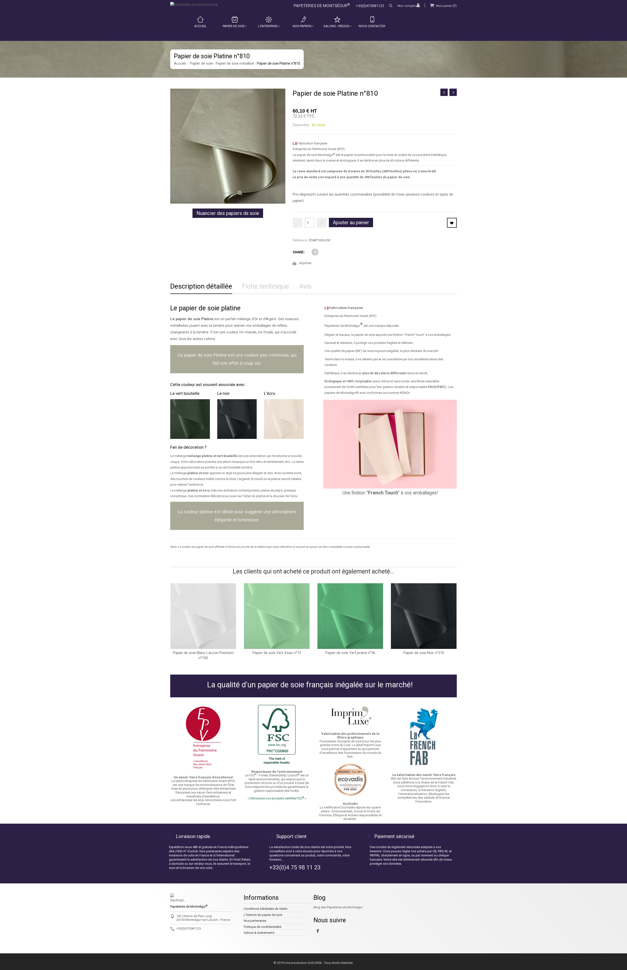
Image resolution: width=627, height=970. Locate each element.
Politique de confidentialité (262, 927)
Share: (299, 252)
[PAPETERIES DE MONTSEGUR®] (194, 5)
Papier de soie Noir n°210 (423, 653)
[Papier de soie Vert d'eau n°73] (277, 616)
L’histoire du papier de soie (263, 915)
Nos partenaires (255, 921)
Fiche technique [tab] (265, 286)
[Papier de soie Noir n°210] (424, 616)
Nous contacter (372, 26)
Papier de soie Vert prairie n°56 (350, 653)
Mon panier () (446, 6)
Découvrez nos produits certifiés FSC (277, 798)
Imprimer (305, 263)
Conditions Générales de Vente (265, 909)
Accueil (200, 26)
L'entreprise (268, 26)
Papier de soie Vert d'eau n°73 (277, 653)
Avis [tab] (305, 286)
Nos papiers (302, 26)
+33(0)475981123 (370, 6)
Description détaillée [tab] (201, 286)
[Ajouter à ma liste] (452, 223)
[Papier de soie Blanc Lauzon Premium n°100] (203, 616)
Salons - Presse (336, 26)
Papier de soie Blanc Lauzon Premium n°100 (203, 655)
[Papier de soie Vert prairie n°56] (350, 616)
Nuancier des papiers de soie (227, 213)
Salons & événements (259, 933)
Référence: (300, 240)
